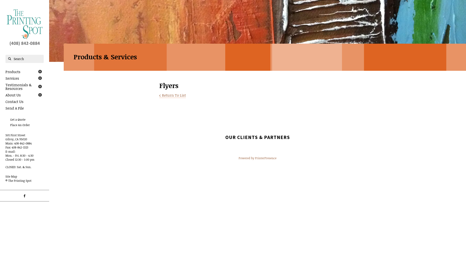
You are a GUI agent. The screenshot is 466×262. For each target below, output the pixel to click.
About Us (13, 95)
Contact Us (14, 101)
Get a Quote (17, 120)
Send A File (14, 108)
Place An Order (20, 125)
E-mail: (10, 152)
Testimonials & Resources (18, 86)
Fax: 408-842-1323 (16, 147)
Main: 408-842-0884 (18, 143)
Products (12, 71)
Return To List (174, 95)
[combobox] (24, 59)
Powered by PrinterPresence (258, 158)
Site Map (11, 176)
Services (12, 78)
